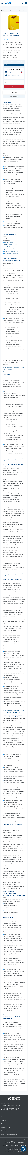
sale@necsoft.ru (8, 1110)
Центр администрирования (11, 253)
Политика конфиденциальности (13, 1148)
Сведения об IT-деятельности (9, 1134)
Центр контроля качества (11, 249)
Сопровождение (14, 96)
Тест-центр (7, 246)
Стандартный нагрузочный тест (12, 248)
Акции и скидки (5, 1124)
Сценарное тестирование (11, 251)
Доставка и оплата (6, 1127)
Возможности (14, 92)
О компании (4, 1117)
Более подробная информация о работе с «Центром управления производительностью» (13, 369)
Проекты (3, 1120)
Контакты (3, 1130)
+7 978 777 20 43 (5, 1108)
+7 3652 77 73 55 (5, 1109)
